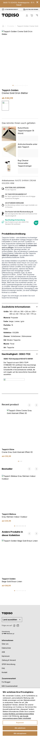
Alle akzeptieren (20, 733)
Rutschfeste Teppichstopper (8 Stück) (26, 130)
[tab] (18, 461)
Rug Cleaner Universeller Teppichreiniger (25, 163)
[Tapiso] (10, 15)
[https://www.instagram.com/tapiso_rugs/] (17, 625)
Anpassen (20, 723)
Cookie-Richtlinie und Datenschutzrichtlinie (18, 714)
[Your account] (27, 15)
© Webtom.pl (8, 633)
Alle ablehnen (20, 728)
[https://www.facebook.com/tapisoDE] (14, 625)
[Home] (4, 26)
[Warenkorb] (32, 15)
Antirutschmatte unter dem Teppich (27, 145)
